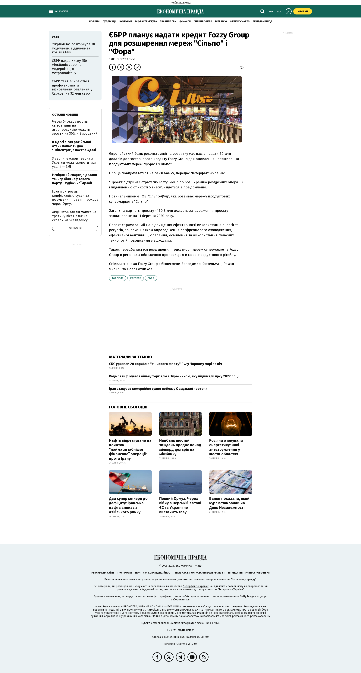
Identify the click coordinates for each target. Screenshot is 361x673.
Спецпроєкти (203, 21)
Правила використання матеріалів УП (200, 572)
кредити (135, 278)
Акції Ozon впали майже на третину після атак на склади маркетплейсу (74, 216)
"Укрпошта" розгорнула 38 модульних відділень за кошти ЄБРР (73, 48)
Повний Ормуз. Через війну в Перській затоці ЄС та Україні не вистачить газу (180, 505)
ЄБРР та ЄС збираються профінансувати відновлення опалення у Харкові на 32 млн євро (72, 87)
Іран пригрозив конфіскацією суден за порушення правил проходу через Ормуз (75, 197)
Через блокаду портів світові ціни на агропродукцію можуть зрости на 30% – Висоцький (74, 127)
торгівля (117, 278)
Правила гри (168, 21)
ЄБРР (151, 278)
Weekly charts (240, 21)
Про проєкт (124, 572)
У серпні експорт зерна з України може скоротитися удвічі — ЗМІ (74, 162)
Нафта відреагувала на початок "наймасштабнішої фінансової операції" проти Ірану (130, 449)
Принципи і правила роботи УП (249, 572)
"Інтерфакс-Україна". (208, 173)
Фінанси (185, 21)
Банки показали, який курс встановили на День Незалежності (229, 503)
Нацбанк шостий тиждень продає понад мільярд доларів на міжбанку (180, 447)
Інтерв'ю (221, 21)
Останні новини (65, 114)
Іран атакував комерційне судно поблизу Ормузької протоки (158, 389)
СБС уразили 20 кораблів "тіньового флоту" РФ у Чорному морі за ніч (165, 364)
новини (94, 21)
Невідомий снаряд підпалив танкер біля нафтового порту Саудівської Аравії (74, 179)
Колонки (125, 21)
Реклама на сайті (102, 572)
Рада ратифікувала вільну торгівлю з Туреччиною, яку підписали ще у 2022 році (174, 376)
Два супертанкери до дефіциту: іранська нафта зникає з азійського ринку (128, 505)
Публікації (109, 21)
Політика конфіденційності (153, 572)
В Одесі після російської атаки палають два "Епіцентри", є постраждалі (74, 146)
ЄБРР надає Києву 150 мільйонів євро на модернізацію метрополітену (69, 67)
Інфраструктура (146, 21)
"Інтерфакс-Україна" (195, 586)
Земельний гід (262, 21)
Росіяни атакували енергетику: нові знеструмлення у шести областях (226, 447)
